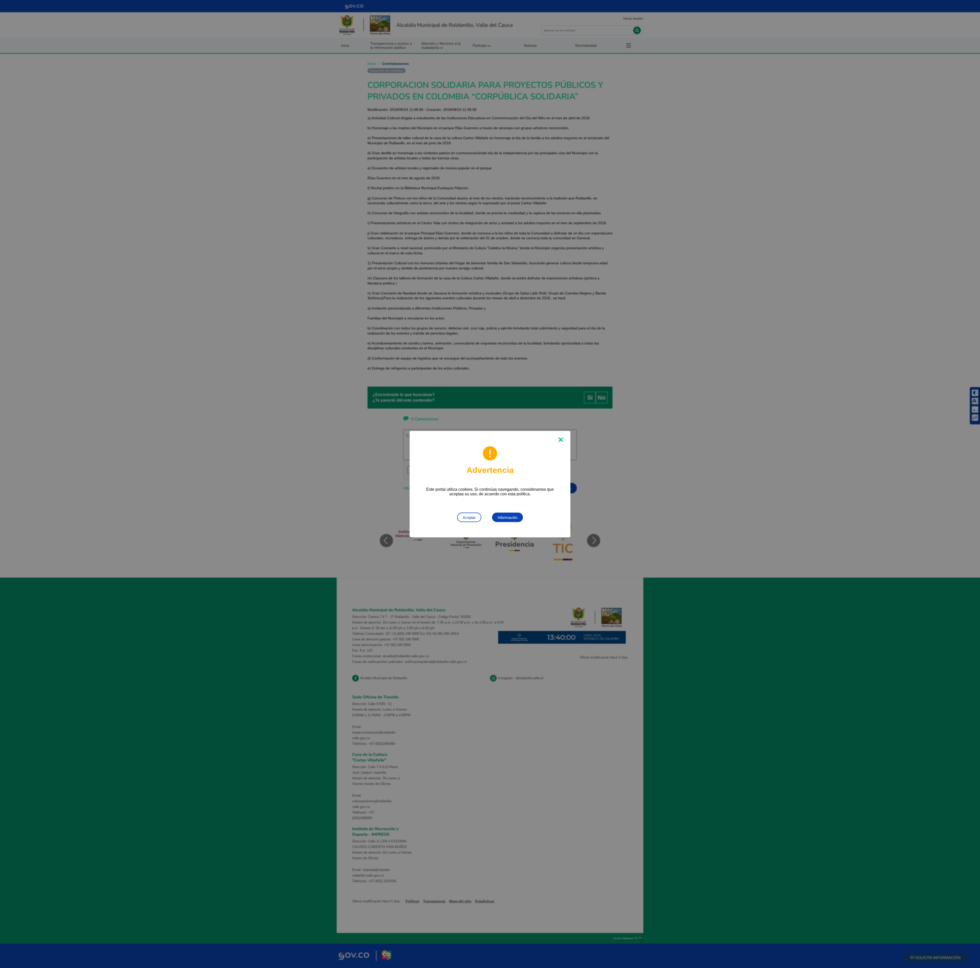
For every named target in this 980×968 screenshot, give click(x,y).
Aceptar (469, 517)
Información (507, 517)
